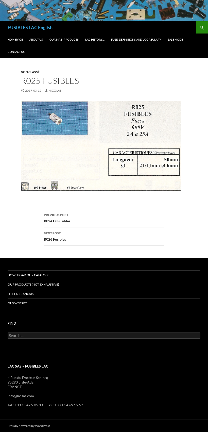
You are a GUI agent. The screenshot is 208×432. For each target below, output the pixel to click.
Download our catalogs (28, 275)
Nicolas (54, 90)
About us (36, 39)
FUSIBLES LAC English (30, 27)
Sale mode (175, 39)
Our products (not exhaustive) (33, 284)
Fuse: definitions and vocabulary (136, 39)
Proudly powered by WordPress (29, 426)
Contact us (16, 51)
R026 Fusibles (55, 236)
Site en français (20, 294)
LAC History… (95, 39)
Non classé (30, 72)
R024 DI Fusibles (57, 218)
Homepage (15, 39)
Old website (17, 303)
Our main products (64, 39)
